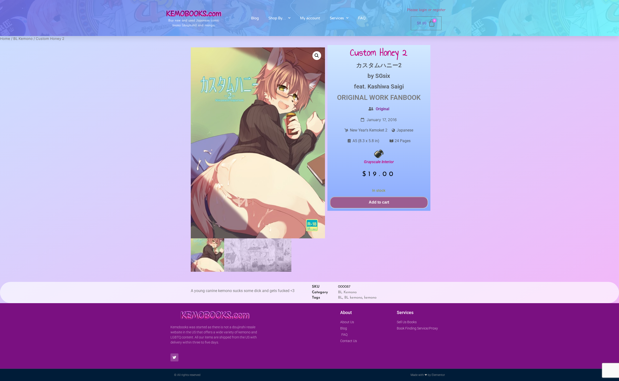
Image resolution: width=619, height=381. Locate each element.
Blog (255, 18)
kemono (370, 298)
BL (340, 298)
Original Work (363, 98)
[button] (316, 55)
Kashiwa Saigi (386, 86)
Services (337, 18)
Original (382, 109)
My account (310, 18)
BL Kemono (23, 39)
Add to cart (379, 202)
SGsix (382, 76)
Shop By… (277, 18)
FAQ (362, 18)
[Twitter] (174, 357)
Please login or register (426, 10)
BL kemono (353, 298)
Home (5, 39)
